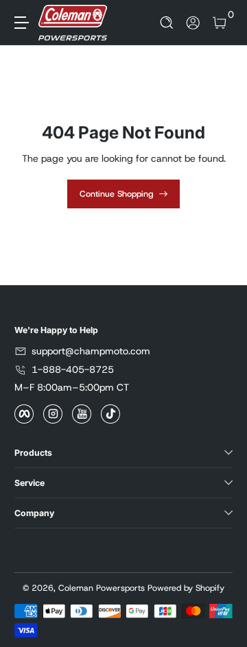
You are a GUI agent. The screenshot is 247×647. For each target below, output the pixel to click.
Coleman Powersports (101, 588)
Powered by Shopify (186, 588)
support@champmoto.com (91, 351)
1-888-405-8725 (73, 369)
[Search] (167, 23)
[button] (167, 23)
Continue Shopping (117, 193)
